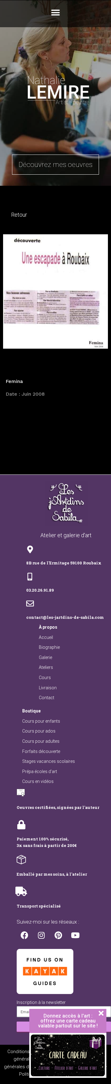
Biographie (49, 647)
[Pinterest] (58, 935)
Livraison (48, 687)
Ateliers (46, 667)
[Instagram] (41, 935)
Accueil (46, 637)
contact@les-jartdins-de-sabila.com (65, 617)
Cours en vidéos (38, 781)
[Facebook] (24, 935)
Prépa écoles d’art (39, 771)
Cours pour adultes (41, 741)
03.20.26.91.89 (40, 590)
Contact (46, 697)
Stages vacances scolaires (48, 761)
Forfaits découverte (41, 751)
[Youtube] (75, 935)
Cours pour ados (39, 731)
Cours (45, 677)
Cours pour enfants (41, 721)
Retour (19, 214)
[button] (55, 13)
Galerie (45, 657)
